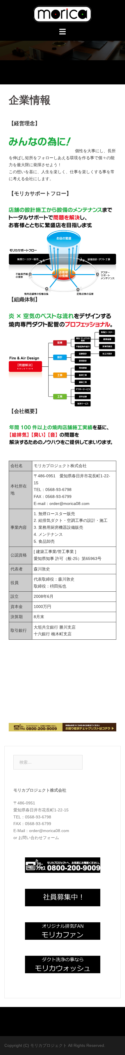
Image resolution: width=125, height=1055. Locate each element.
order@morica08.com (69, 503)
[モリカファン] (62, 930)
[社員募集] (62, 897)
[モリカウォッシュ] (62, 964)
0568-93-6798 (58, 489)
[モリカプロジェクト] (62, 13)
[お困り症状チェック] (62, 726)
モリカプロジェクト (49, 1045)
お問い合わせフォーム (38, 837)
